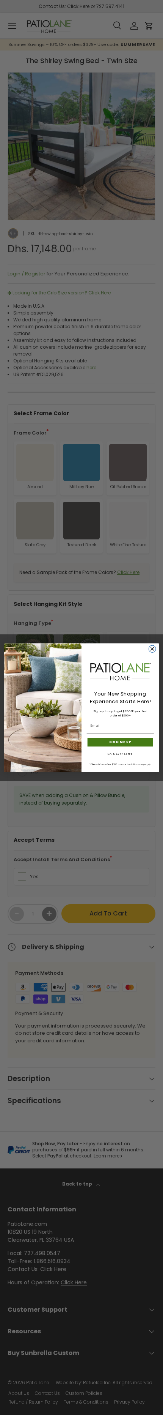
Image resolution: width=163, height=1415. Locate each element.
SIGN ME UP (120, 742)
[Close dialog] (152, 648)
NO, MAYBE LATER (120, 754)
